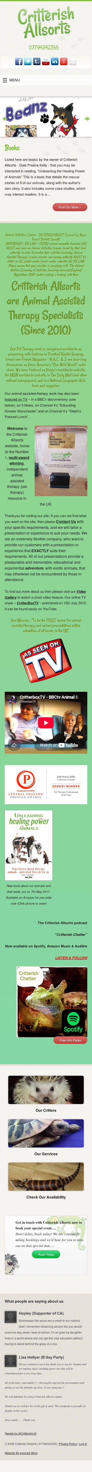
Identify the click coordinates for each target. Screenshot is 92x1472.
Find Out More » (70, 207)
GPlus (64, 61)
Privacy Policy (68, 1444)
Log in (83, 1444)
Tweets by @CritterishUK (21, 1433)
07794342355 (44, 47)
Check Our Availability (46, 1197)
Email (73, 61)
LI (55, 61)
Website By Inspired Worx (21, 1453)
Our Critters (46, 1110)
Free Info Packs (70, 1040)
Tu (37, 61)
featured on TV (16, 399)
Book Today (46, 1254)
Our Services (46, 1153)
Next (85, 119)
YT (46, 61)
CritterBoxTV (27, 602)
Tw (28, 61)
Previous (7, 119)
